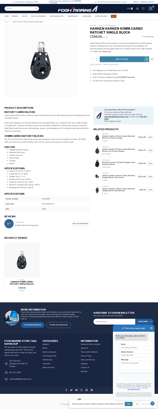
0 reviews (111, 25)
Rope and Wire (101, 16)
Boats (24, 16)
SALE (113, 16)
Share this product (110, 65)
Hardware (86, 16)
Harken (93, 25)
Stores (136, 2)
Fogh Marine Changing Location (69, 2)
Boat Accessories (38, 16)
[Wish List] (143, 8)
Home (6, 16)
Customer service (147, 2)
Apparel (15, 16)
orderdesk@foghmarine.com (116, 117)
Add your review (80, 224)
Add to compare (95, 65)
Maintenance (73, 16)
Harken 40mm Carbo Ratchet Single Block (27, 22)
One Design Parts (57, 16)
